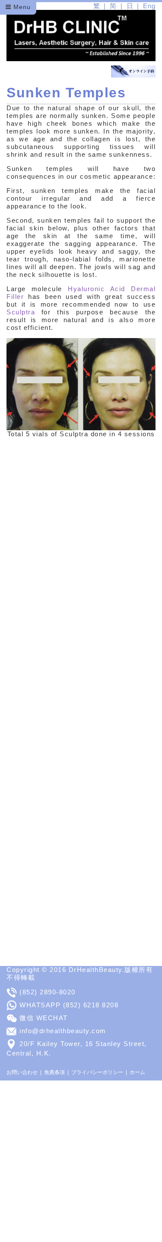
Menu (21, 6)
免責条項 (54, 1072)
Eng (149, 5)
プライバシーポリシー (97, 1072)
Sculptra (23, 312)
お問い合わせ (22, 1072)
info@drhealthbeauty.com (62, 1030)
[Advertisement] (81, 1161)
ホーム (137, 1072)
